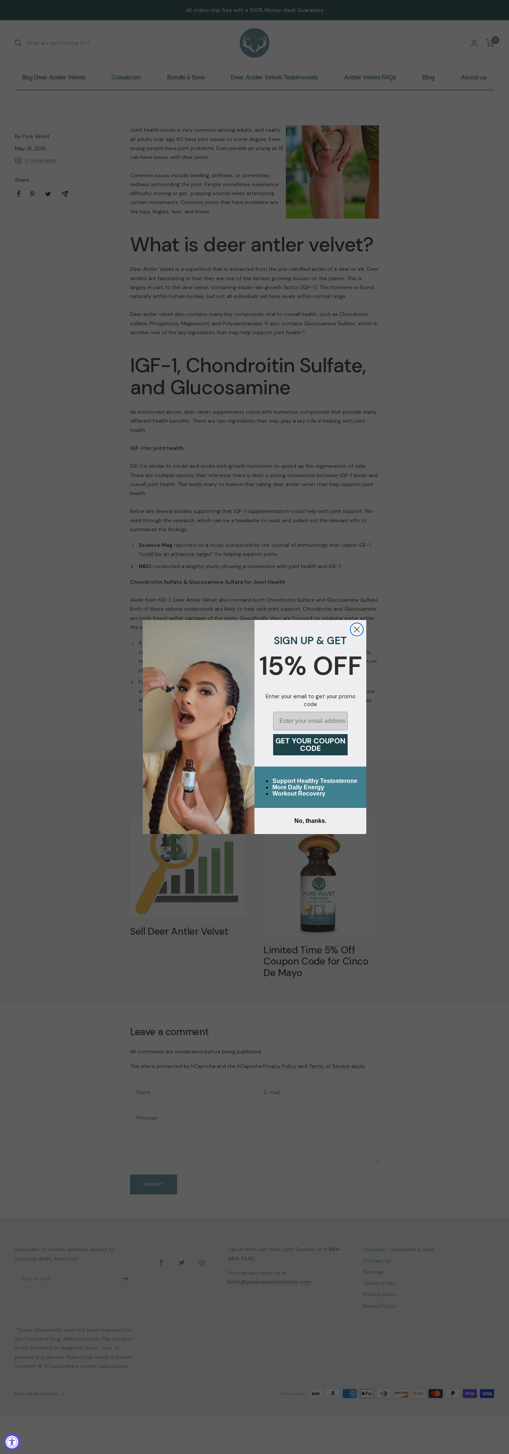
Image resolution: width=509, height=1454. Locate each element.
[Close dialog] (356, 629)
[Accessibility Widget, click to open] (12, 1441)
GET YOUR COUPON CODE (310, 744)
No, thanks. (310, 821)
